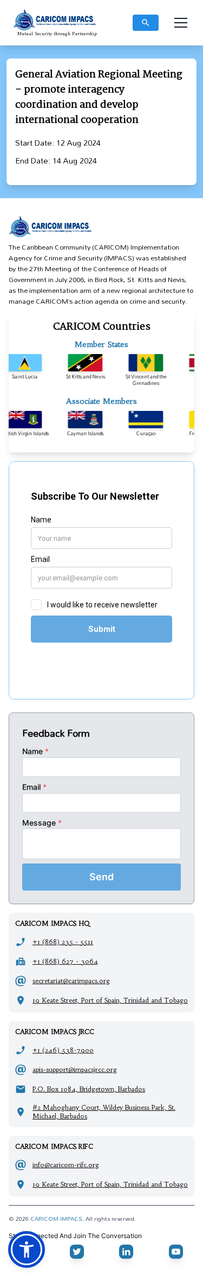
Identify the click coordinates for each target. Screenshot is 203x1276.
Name (35, 751)
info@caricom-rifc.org (65, 1165)
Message (42, 822)
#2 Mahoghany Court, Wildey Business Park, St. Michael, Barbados (103, 1111)
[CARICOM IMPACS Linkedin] (126, 1252)
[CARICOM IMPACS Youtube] (176, 1252)
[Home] (101, 226)
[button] (26, 1249)
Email (34, 786)
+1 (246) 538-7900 (63, 1050)
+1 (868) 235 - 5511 (62, 942)
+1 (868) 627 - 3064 (65, 961)
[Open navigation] (181, 23)
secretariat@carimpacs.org (71, 981)
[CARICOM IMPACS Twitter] (77, 1252)
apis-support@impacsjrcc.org (74, 1069)
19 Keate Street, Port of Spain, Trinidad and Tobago (110, 1000)
